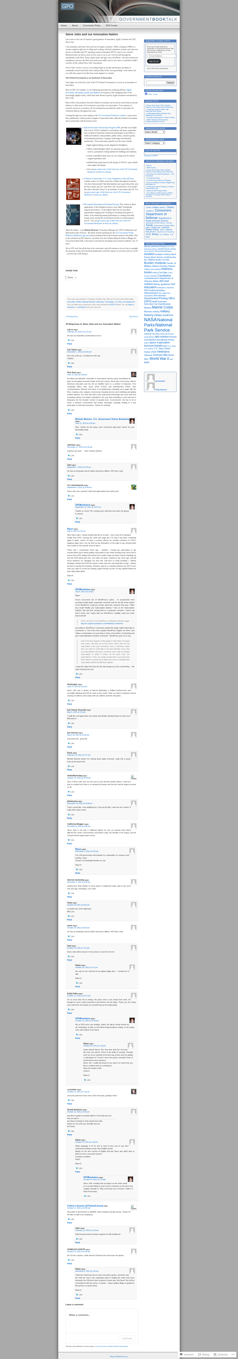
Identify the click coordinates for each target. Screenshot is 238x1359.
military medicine (163, 315)
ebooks (169, 223)
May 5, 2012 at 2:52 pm (76, 712)
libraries (147, 308)
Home (64, 25)
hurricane (162, 301)
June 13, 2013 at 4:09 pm (77, 375)
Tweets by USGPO (151, 156)
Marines (148, 311)
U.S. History (164, 234)
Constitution (164, 275)
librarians (166, 304)
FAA (146, 290)
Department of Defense (156, 216)
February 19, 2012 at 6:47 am (79, 755)
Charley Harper (167, 266)
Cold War (153, 276)
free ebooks (160, 295)
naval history (149, 337)
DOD (173, 284)
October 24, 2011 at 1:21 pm (86, 967)
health (155, 301)
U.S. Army (118, 302)
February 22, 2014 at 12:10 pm (79, 332)
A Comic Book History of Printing (159, 180)
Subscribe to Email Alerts (158, 41)
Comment (127, 1338)
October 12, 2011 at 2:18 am (78, 1092)
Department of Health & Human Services (158, 219)
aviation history (163, 254)
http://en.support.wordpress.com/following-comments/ (102, 623)
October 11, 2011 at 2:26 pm (78, 1112)
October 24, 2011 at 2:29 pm (94, 1179)
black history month (160, 257)
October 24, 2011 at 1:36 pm (86, 1142)
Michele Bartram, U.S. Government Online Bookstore (102, 419)
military (156, 312)
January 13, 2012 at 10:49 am (79, 778)
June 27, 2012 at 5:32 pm (77, 686)
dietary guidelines (162, 284)
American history (150, 249)
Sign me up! (154, 61)
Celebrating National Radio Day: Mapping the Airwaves (158, 114)
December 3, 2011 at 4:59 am (86, 851)
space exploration (159, 342)
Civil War (162, 272)
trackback (82, 307)
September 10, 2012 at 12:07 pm (88, 507)
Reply (69, 344)
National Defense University (93, 302)
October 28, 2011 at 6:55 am (78, 905)
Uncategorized (129, 302)
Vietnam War (160, 354)
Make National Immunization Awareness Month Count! (157, 120)
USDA (154, 352)
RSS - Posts (153, 94)
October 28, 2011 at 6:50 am (78, 928)
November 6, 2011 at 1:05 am (86, 1271)
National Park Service (158, 327)
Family (149, 225)
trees (164, 346)
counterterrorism (151, 278)
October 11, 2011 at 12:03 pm (78, 1208)
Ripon (70, 529)
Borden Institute (155, 263)
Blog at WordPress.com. (119, 1356)
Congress (150, 211)
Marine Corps (162, 307)
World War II (159, 359)
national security (151, 334)
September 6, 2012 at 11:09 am (79, 487)
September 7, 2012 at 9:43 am (79, 467)
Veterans (163, 351)
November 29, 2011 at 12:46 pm (79, 803)
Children (170, 207)
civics (155, 272)
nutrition (164, 336)
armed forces (164, 249)
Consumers (163, 210)
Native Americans (167, 334)
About (75, 25)
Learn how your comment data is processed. (111, 1346)
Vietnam (148, 355)
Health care (155, 227)
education (150, 287)
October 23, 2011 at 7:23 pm (78, 948)
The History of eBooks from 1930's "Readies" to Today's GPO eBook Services (159, 194)
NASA (78, 302)
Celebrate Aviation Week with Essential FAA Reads (157, 110)
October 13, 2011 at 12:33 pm (87, 1021)
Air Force (170, 246)
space (146, 343)
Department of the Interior (155, 223)
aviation (149, 254)
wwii (146, 362)
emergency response (165, 288)
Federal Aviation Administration (154, 291)
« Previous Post (72, 316)
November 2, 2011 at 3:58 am (78, 882)
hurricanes (149, 304)
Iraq (160, 304)
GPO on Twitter (153, 150)
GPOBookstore (82, 505)
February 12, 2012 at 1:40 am (87, 1230)
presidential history (165, 340)
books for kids (162, 260)
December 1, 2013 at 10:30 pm (79, 352)
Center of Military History (155, 207)
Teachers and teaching (165, 232)
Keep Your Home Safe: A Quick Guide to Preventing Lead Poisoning (159, 106)
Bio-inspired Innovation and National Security (101, 204)
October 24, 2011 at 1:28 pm (94, 1046)
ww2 (171, 359)
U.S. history (148, 349)
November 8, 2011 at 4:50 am (78, 826)
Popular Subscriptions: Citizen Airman (161, 117)
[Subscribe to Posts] (146, 94)
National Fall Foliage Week (157, 191)
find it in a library (104, 172)
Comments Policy (92, 25)
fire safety (163, 293)
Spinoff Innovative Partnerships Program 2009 (102, 127)
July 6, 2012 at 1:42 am (76, 531)
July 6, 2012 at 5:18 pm (84, 592)
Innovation (71, 302)
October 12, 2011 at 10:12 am (79, 996)
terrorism (149, 345)
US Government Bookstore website (111, 115)
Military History (152, 229)
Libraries (165, 227)
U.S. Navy (159, 348)
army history (149, 251)
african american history (155, 246)
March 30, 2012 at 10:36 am (78, 735)
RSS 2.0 (113, 305)
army (173, 249)
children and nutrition (152, 269)
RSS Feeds (111, 25)
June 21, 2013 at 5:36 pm (85, 423)
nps (157, 336)
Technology (109, 302)
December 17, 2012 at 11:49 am (79, 447)
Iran (156, 304)
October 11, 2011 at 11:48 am (78, 1251)
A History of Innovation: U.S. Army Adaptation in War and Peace (109, 178)
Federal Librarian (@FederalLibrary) (85, 1206)
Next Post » (133, 316)
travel (158, 345)
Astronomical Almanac (163, 251)
